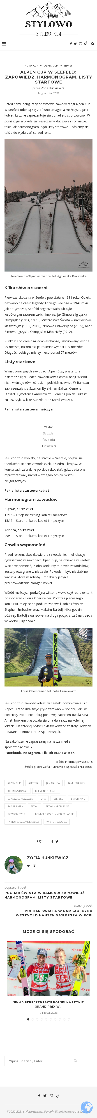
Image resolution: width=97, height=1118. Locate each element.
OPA (43, 798)
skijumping (78, 798)
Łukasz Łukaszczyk (20, 798)
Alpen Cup (31, 65)
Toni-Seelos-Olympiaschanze (54, 814)
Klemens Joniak (17, 791)
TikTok (47, 753)
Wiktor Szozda (56, 821)
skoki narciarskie (57, 806)
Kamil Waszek (76, 783)
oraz (57, 753)
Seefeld (58, 798)
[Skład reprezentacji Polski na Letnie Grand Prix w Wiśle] (48, 968)
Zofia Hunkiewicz (53, 88)
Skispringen (15, 806)
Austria (33, 783)
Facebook (13, 753)
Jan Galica (53, 783)
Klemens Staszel (46, 791)
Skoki (34, 806)
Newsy (68, 65)
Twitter (68, 753)
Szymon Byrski (17, 814)
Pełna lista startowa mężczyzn (29, 409)
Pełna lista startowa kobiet (27, 490)
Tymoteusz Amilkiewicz (23, 821)
